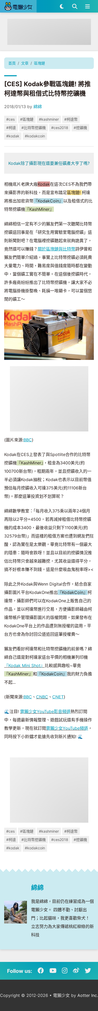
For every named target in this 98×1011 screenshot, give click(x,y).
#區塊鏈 (26, 119)
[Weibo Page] (76, 970)
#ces (10, 119)
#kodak (12, 136)
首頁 (12, 63)
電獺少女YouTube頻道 (67, 728)
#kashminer (49, 119)
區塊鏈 (39, 63)
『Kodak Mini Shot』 (24, 665)
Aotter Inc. (87, 995)
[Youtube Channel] (52, 970)
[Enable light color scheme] (61, 6)
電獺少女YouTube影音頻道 (45, 711)
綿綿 (37, 106)
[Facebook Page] (41, 970)
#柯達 (11, 127)
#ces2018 (59, 127)
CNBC (42, 696)
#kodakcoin (35, 136)
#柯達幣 (71, 119)
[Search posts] (74, 6)
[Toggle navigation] (87, 6)
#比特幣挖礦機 (33, 127)
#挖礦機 (80, 127)
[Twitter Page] (88, 970)
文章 (24, 63)
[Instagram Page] (64, 970)
